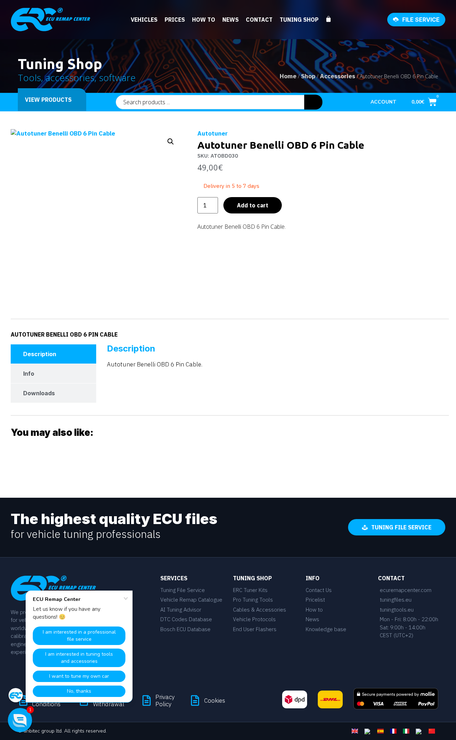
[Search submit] (313, 102)
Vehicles (144, 19)
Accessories (337, 76)
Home (288, 76)
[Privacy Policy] (146, 700)
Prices (175, 19)
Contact (259, 19)
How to (203, 19)
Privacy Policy (165, 700)
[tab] (53, 354)
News (230, 19)
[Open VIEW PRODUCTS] (76, 99)
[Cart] (332, 19)
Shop (308, 76)
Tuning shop (299, 19)
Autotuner (212, 133)
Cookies (214, 700)
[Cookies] (195, 700)
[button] (170, 141)
